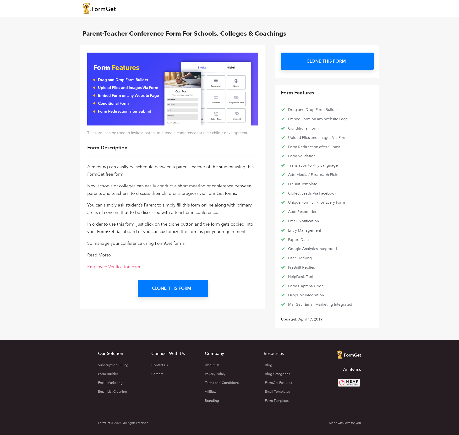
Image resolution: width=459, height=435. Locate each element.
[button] (173, 288)
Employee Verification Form (114, 266)
